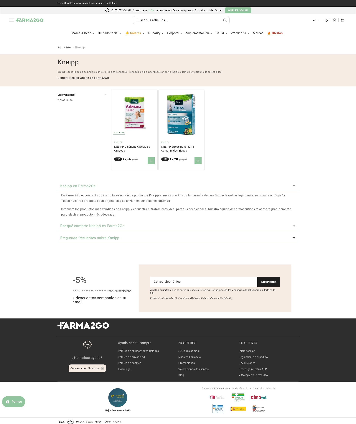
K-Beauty (154, 33)
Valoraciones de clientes (193, 369)
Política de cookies (129, 362)
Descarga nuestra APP (253, 369)
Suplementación (197, 33)
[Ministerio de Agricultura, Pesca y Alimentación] (238, 408)
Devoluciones (247, 362)
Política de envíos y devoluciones (138, 350)
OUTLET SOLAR (238, 10)
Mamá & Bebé (81, 33)
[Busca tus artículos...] (225, 20)
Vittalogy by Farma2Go (253, 375)
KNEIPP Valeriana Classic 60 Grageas (132, 148)
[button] (343, 20)
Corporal (173, 33)
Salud (220, 33)
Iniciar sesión (247, 350)
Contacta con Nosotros (85, 368)
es (314, 20)
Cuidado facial (108, 33)
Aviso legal (124, 369)
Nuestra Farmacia (189, 357)
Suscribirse (268, 282)
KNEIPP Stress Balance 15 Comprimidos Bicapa (177, 148)
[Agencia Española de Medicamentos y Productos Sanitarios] (218, 397)
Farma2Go (64, 47)
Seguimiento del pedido (253, 357)
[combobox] (181, 20)
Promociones (186, 362)
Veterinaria (238, 33)
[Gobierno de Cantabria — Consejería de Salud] (258, 408)
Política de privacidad (131, 357)
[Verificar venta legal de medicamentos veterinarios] (218, 408)
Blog (181, 375)
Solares (135, 33)
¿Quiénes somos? (189, 350)
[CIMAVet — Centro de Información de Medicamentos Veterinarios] (258, 397)
